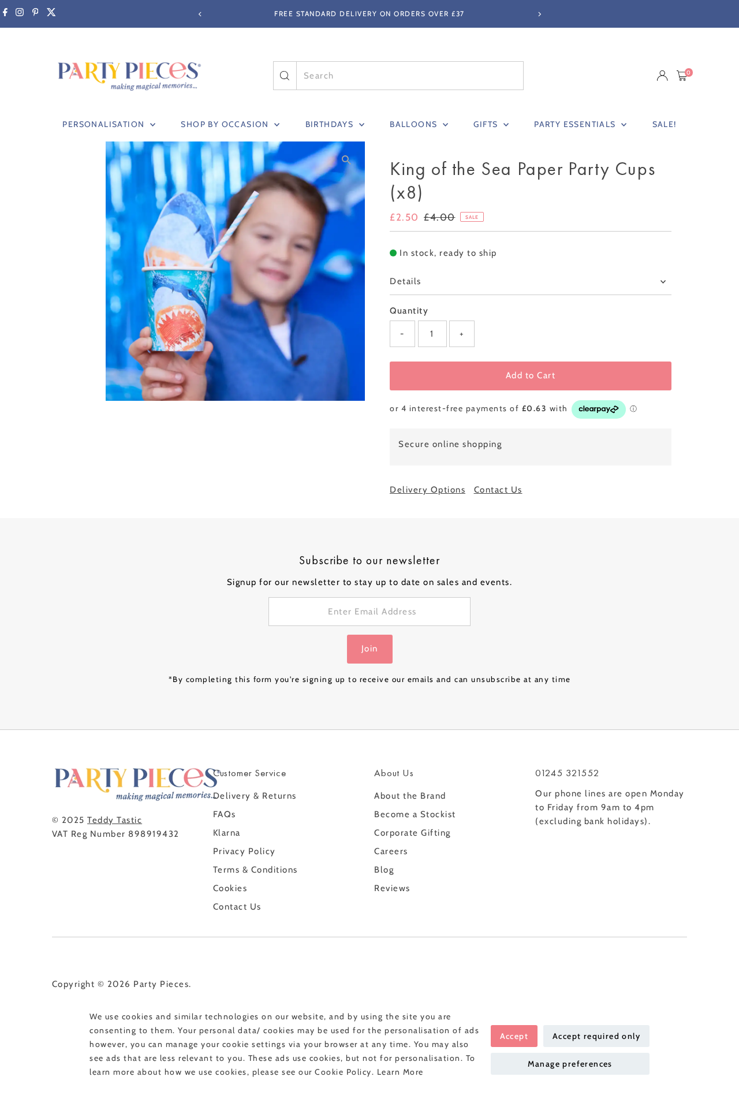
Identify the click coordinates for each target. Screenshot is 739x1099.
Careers (391, 851)
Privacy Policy (244, 851)
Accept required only (596, 1036)
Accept (514, 1036)
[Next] (539, 14)
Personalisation (104, 124)
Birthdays (330, 124)
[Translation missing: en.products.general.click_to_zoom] (346, 160)
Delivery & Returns (255, 796)
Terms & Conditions (255, 870)
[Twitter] (51, 14)
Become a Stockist (415, 814)
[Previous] (200, 14)
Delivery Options (427, 490)
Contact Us (498, 490)
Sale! (664, 124)
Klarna (227, 833)
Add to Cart (531, 375)
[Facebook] (5, 14)
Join (369, 648)
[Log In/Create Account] (662, 75)
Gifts (486, 124)
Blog (384, 870)
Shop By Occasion (226, 124)
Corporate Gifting (412, 833)
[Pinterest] (35, 14)
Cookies (230, 888)
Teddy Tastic (114, 820)
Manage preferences (570, 1064)
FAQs (224, 814)
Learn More (400, 1072)
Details (405, 281)
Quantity (409, 311)
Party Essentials (576, 124)
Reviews (392, 888)
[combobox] (410, 75)
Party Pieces (161, 984)
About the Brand (410, 796)
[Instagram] (20, 14)
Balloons (415, 124)
